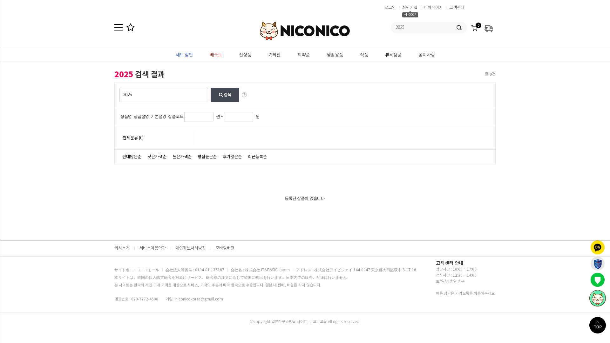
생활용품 (335, 55)
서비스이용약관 (152, 248)
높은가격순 (182, 156)
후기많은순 (232, 156)
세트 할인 (184, 55)
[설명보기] (244, 95)
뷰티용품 (393, 55)
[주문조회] (488, 26)
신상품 (245, 55)
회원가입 (409, 7)
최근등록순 (257, 156)
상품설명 (141, 116)
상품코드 (175, 116)
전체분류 (133, 138)
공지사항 (426, 55)
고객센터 (456, 7)
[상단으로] (599, 325)
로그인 (390, 7)
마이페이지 (433, 7)
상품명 (126, 116)
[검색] (459, 27)
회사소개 (122, 248)
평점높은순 (207, 156)
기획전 (274, 55)
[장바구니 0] (474, 26)
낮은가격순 (156, 156)
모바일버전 (224, 248)
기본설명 (158, 116)
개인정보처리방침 (190, 248)
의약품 (303, 55)
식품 (364, 55)
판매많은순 (131, 156)
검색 (227, 95)
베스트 (216, 55)
